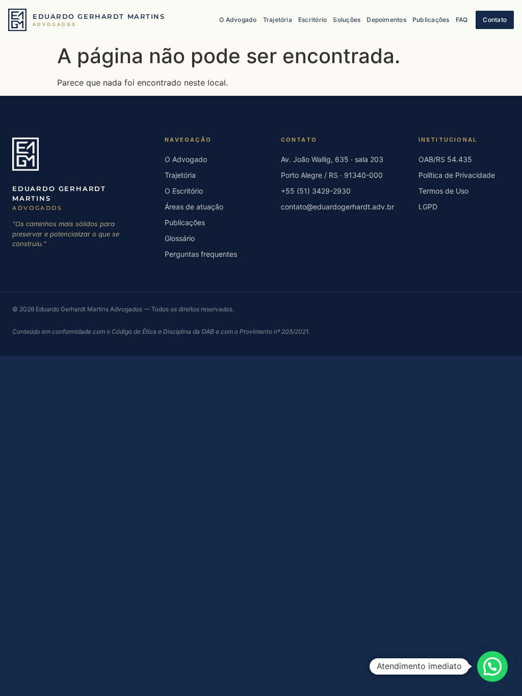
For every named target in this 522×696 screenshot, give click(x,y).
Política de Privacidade (457, 175)
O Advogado (237, 19)
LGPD (428, 206)
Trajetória (277, 19)
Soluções (346, 19)
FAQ (462, 19)
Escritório (312, 19)
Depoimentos (386, 19)
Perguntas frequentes (201, 254)
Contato (495, 19)
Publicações (431, 19)
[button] (492, 666)
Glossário (180, 238)
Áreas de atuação (194, 206)
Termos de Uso (443, 190)
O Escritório (184, 190)
